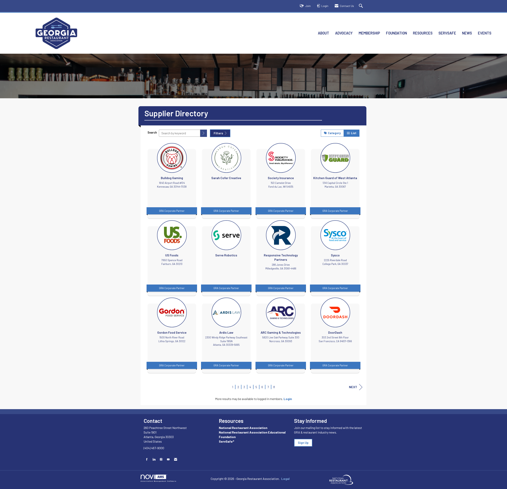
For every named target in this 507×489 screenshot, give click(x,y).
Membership (369, 33)
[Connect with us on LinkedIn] (154, 459)
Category (334, 133)
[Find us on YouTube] (168, 459)
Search (152, 132)
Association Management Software (158, 481)
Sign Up (303, 442)
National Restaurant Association (243, 428)
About (323, 33)
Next (353, 387)
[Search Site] (361, 6)
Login (288, 399)
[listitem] (172, 179)
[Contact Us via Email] (175, 459)
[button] (203, 133)
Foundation (396, 33)
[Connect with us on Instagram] (161, 459)
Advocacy (344, 33)
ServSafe (447, 33)
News (467, 33)
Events (484, 33)
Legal (285, 478)
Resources (423, 33)
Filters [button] (219, 133)
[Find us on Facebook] (147, 459)
